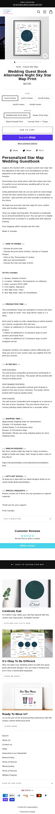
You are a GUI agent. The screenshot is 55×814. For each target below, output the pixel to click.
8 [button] (30, 62)
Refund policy (8, 766)
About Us (6, 740)
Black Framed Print (14, 122)
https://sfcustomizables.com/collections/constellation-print (25, 464)
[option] (27, 3)
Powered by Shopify (27, 812)
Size (27, 93)
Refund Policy (8, 758)
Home (18, 67)
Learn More (10, 726)
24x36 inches (35, 104)
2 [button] (17, 62)
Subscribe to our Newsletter (14, 753)
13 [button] (40, 62)
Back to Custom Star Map (29, 564)
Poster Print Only (40, 115)
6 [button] (25, 62)
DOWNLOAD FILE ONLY (17, 115)
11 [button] (36, 62)
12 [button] (38, 62)
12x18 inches (44, 98)
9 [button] (32, 62)
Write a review (27, 546)
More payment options (27, 143)
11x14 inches (10, 98)
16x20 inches (18, 104)
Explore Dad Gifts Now (17, 623)
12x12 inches (27, 98)
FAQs (4, 749)
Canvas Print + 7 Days (38, 122)
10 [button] (34, 62)
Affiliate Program (9, 775)
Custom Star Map (30, 67)
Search (5, 736)
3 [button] (19, 62)
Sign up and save (11, 783)
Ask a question (12, 519)
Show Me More (12, 676)
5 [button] (23, 62)
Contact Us (7, 745)
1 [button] (14, 62)
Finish (27, 110)
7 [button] (28, 62)
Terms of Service (9, 762)
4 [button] (21, 62)
